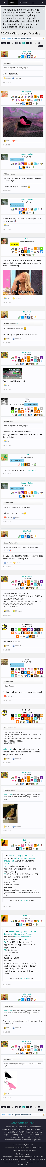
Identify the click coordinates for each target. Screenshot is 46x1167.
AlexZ (27, 239)
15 (27, 43)
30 (39, 43)
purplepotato (27, 91)
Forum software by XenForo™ (23, 1145)
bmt (27, 455)
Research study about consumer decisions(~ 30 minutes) (20, 932)
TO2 (5, 879)
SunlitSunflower (27, 352)
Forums (13, 2)
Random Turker (27, 154)
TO (5, 874)
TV (5, 866)
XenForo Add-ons (18, 1151)
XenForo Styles (30, 1151)
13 (20, 43)
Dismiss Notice (43, 9)
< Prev (3, 43)
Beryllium (19, 1154)
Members (24, 2)
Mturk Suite (25, 900)
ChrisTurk (27, 51)
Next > (40, 46)
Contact (7, 863)
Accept (32, 855)
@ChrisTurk (33, 470)
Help (27, 1154)
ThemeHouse (36, 1147)
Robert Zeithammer (22, 936)
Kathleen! (27, 840)
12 (16, 43)
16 (31, 43)
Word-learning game (18, 855)
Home (4, 2)
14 (24, 43)
